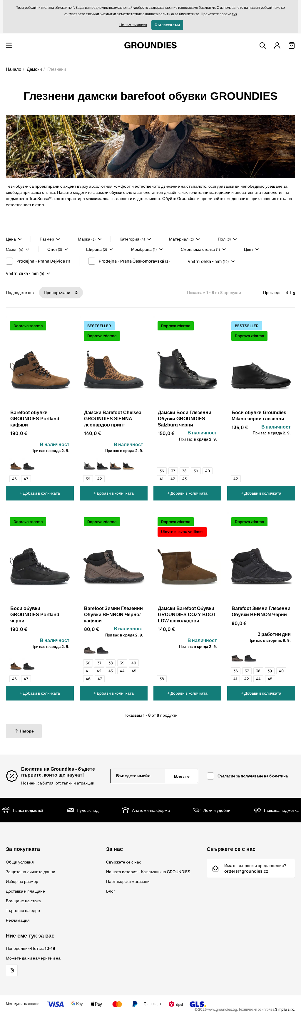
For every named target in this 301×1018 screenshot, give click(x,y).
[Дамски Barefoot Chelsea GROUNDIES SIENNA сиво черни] (89, 464)
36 (162, 470)
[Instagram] (12, 970)
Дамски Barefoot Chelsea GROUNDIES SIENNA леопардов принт (112, 418)
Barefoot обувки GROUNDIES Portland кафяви (34, 418)
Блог (110, 891)
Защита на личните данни (30, 871)
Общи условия (20, 862)
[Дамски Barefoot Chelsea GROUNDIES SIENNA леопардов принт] (115, 464)
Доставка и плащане (25, 891)
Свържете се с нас (123, 862)
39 (88, 478)
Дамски (34, 69)
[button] (9, 45)
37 (173, 470)
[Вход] (277, 45)
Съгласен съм (167, 24)
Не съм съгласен (133, 24)
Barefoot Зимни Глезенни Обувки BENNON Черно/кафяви (113, 614)
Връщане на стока (23, 900)
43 (184, 478)
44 (122, 670)
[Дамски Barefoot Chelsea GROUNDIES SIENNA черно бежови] (128, 464)
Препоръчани (57, 292)
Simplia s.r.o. (285, 1009)
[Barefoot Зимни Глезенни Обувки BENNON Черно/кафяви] (89, 648)
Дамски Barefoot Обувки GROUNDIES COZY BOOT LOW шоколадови (187, 614)
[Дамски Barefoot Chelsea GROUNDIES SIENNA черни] (102, 464)
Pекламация (18, 920)
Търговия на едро (23, 910)
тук (234, 13)
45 (134, 670)
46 (14, 478)
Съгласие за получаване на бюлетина (253, 776)
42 (99, 478)
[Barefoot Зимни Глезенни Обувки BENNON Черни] (102, 648)
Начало (13, 69)
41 (161, 478)
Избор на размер (22, 881)
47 (26, 478)
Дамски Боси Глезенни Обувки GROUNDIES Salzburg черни (184, 418)
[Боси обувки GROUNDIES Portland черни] (28, 464)
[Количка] (291, 45)
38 (184, 470)
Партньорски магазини (128, 881)
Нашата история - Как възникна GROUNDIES (148, 871)
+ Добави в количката (40, 493)
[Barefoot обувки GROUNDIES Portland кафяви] (15, 464)
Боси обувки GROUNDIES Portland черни (34, 614)
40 (207, 470)
